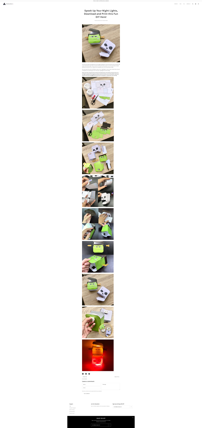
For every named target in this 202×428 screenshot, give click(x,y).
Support (71, 404)
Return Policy (71, 409)
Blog (180, 3)
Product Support (72, 407)
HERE (92, 75)
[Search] (192, 4)
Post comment (87, 393)
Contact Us (188, 3)
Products (176, 3)
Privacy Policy (72, 411)
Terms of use (71, 413)
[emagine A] (8, 4)
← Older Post (84, 376)
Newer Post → (117, 376)
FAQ (183, 3)
